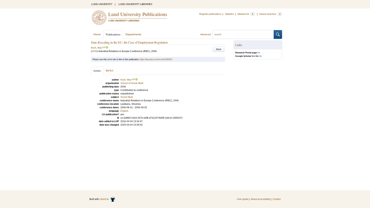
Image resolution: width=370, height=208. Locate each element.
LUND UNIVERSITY (101, 4)
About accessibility (260, 199)
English (124, 111)
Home (97, 34)
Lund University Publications (137, 14)
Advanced (205, 34)
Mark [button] (218, 49)
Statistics (229, 14)
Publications (113, 34)
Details (97, 71)
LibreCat (104, 199)
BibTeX (109, 70)
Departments (133, 34)
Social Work (126, 97)
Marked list (245, 14)
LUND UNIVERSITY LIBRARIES (135, 4)
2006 (94, 51)
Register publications (210, 14)
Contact (276, 199)
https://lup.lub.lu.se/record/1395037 (156, 59)
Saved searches (269, 14)
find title (247, 56)
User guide (242, 199)
